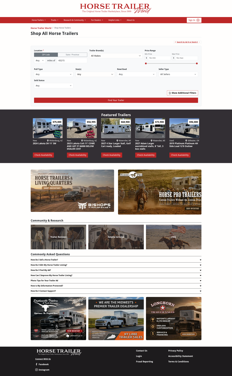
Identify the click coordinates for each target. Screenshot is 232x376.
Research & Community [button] (74, 20)
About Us (130, 20)
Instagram (44, 370)
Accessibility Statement (180, 356)
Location (39, 50)
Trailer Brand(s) (96, 50)
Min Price (148, 54)
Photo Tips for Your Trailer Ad (44, 280)
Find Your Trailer (116, 100)
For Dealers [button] (96, 20)
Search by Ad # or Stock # (187, 42)
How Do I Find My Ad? (41, 270)
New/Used (122, 69)
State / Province (72, 55)
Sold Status (39, 80)
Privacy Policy (175, 350)
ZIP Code (46, 55)
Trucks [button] (54, 20)
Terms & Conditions (178, 361)
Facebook (44, 364)
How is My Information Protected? (47, 286)
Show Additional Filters (183, 93)
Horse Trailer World (41, 28)
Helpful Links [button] (114, 20)
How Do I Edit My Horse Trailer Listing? (49, 265)
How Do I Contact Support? (43, 291)
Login (139, 356)
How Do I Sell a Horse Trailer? (44, 260)
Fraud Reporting (144, 361)
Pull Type (38, 69)
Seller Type (164, 69)
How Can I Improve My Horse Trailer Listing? (51, 275)
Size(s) (78, 69)
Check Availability (43, 155)
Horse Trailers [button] (38, 20)
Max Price (175, 54)
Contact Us (141, 350)
